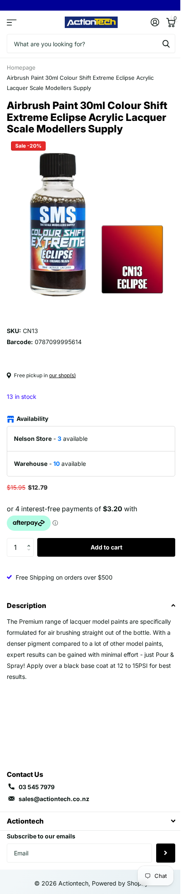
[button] (30, 540)
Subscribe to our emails (41, 836)
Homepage (21, 67)
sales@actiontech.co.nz (54, 798)
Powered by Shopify (120, 883)
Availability (32, 418)
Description (26, 605)
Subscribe (165, 853)
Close (91, 821)
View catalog (12, 22)
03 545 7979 (37, 786)
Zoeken (166, 43)
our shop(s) (62, 375)
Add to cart (106, 547)
